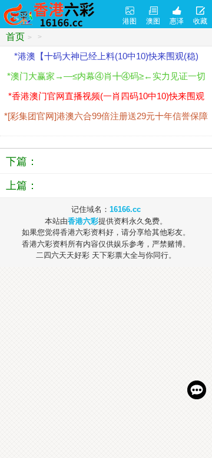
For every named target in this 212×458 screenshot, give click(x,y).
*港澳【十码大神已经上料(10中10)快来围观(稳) (106, 56)
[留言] (196, 389)
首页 (15, 37)
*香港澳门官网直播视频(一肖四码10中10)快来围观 (106, 96)
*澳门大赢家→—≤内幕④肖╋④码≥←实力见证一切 (106, 76)
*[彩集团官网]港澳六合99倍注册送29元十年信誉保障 (106, 116)
